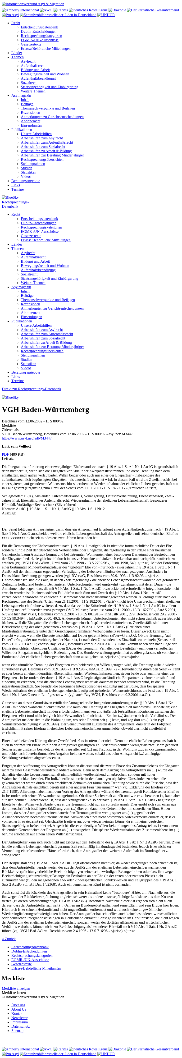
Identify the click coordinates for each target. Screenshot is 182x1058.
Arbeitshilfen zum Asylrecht (42, 138)
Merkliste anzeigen (16, 988)
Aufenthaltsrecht (33, 66)
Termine (17, 189)
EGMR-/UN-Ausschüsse (40, 40)
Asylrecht (28, 61)
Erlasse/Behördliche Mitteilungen (46, 48)
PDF (5, 454)
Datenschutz (20, 1026)
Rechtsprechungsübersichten (42, 159)
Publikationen (21, 130)
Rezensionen (30, 112)
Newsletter (19, 1018)
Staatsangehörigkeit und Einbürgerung (49, 87)
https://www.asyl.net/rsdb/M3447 (27, 438)
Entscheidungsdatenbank (39, 27)
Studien (26, 168)
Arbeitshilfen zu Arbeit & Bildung (46, 151)
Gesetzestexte (31, 44)
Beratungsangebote (25, 181)
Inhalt (25, 100)
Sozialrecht (29, 83)
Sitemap (17, 1031)
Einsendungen (31, 125)
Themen (17, 57)
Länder (16, 53)
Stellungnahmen (33, 164)
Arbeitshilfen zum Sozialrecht (43, 147)
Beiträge (27, 104)
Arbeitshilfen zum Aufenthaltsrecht (47, 142)
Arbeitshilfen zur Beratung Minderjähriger (52, 155)
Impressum (19, 1022)
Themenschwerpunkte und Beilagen (48, 108)
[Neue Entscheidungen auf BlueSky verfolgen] (91, 197)
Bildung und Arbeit (35, 70)
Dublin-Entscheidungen (38, 31)
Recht (15, 23)
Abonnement (30, 121)
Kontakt (17, 1014)
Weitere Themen (33, 91)
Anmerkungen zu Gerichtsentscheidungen (52, 117)
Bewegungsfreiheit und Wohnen (45, 74)
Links (15, 185)
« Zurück (9, 939)
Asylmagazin (21, 95)
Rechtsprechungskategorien (41, 36)
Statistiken (28, 172)
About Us (18, 1009)
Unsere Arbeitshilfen (36, 134)
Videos (26, 176)
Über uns (18, 1005)
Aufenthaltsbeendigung (38, 78)
